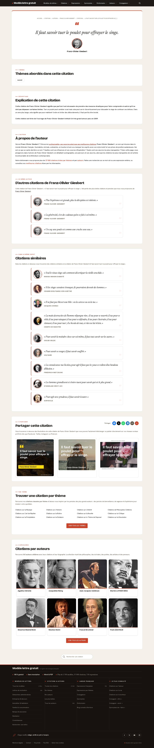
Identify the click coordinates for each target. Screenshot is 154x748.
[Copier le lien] (137, 423)
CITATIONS (80, 18)
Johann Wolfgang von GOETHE (58, 291)
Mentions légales (17, 743)
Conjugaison (123, 3)
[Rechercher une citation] (64, 656)
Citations (64, 3)
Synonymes (88, 3)
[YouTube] (134, 735)
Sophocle (48, 401)
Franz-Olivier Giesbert (77, 51)
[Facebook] (124, 735)
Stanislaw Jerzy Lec (53, 386)
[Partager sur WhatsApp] (123, 423)
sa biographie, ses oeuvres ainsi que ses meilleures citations (72, 144)
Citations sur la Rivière (54, 513)
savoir (19, 80)
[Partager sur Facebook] (114, 423)
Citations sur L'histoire (54, 510)
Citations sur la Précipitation (25, 517)
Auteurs (112, 3)
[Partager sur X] (119, 423)
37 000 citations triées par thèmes (58, 160)
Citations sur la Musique (23, 510)
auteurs (80, 160)
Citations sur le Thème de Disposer (89, 517)
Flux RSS (46, 743)
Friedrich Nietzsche (53, 372)
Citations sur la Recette (85, 513)
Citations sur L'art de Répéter (25, 513)
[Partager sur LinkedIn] (128, 423)
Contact (28, 743)
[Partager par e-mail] (132, 423)
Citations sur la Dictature (54, 517)
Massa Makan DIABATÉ (54, 277)
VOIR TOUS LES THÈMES (77, 526)
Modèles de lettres (50, 3)
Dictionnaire (101, 3)
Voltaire (48, 355)
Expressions (76, 3)
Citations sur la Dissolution (117, 517)
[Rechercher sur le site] (139, 3)
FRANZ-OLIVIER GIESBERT (67, 18)
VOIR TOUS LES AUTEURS (77, 640)
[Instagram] (139, 735)
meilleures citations (34, 163)
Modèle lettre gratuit (25, 3)
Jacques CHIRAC (51, 306)
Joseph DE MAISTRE (52, 327)
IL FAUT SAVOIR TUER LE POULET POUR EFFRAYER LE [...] (101, 18)
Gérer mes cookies (58, 743)
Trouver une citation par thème (40, 496)
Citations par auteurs (32, 549)
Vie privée (37, 743)
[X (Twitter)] (129, 735)
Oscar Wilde (50, 340)
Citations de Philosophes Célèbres (120, 510)
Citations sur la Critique (116, 513)
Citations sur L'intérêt (84, 510)
